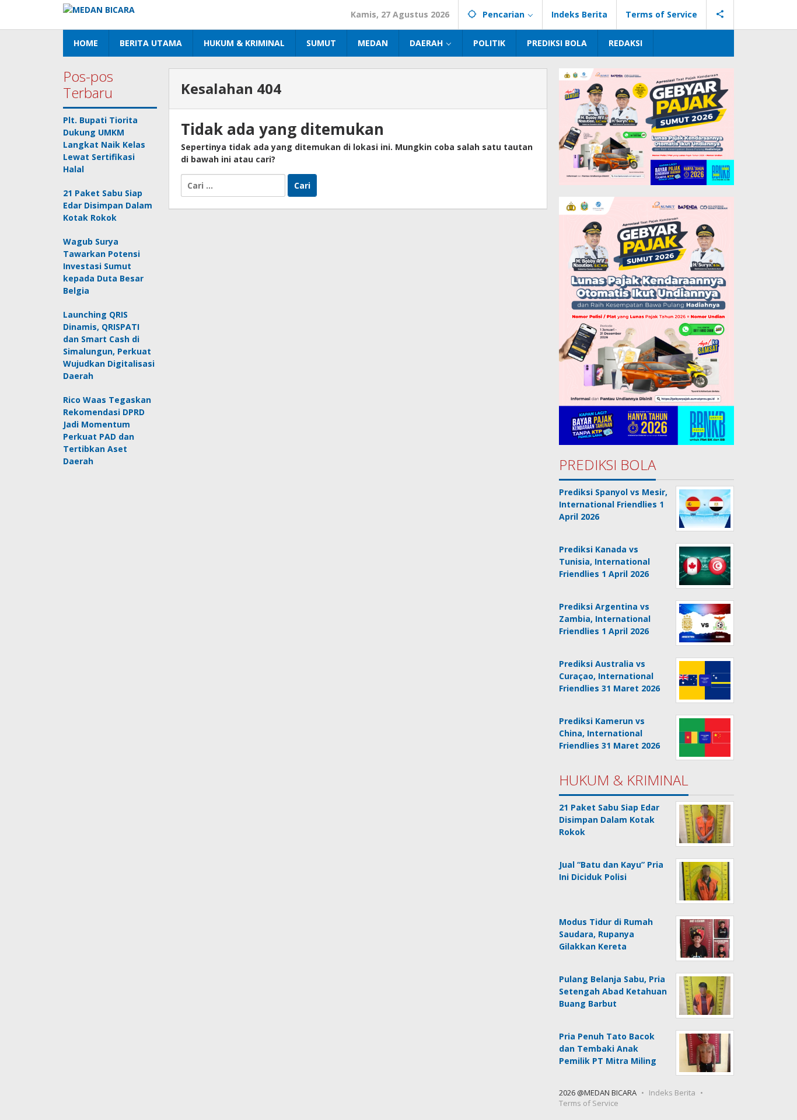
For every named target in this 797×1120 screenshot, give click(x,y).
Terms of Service (588, 1103)
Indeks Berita (672, 1092)
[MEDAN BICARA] (99, 8)
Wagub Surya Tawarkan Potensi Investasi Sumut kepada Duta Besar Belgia (103, 266)
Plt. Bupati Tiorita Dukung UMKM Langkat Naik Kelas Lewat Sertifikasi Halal (104, 144)
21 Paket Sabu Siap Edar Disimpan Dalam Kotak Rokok (107, 205)
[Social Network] (720, 14)
